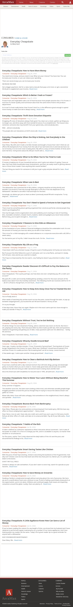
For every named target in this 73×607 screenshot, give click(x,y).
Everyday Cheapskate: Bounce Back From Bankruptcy (26, 403)
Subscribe (67, 55)
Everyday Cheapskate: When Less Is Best (20, 182)
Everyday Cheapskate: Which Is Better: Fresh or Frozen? (27, 95)
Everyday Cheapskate (18, 74)
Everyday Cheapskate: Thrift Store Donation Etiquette (26, 115)
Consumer (6, 74)
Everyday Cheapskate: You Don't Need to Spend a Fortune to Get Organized (36, 202)
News (40, 583)
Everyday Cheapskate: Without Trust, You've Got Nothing (28, 320)
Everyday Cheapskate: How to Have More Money (24, 70)
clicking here (55, 63)
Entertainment (15, 6)
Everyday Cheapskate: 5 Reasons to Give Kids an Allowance (29, 223)
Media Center (60, 594)
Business (6, 6)
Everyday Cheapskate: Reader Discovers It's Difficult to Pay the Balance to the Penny (35, 267)
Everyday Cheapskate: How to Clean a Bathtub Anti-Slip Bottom (31, 359)
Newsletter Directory (62, 597)
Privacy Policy (49, 603)
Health (23, 6)
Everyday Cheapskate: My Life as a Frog (20, 244)
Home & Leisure (32, 6)
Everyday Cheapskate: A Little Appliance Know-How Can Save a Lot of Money (33, 521)
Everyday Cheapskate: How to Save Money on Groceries (27, 472)
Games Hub (66, 6)
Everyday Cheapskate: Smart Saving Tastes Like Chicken (27, 449)
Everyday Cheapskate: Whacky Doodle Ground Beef (25, 340)
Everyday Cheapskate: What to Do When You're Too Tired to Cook (31, 156)
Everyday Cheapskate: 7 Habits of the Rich (21, 424)
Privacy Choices (66, 605)
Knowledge (43, 6)
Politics (51, 6)
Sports (58, 6)
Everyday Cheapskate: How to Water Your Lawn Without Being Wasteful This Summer (35, 378)
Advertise (42, 603)
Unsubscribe (66, 603)
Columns (41, 589)
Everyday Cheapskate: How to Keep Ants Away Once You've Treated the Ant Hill (36, 289)
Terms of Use (58, 603)
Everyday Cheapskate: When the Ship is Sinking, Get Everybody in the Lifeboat (33, 138)
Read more (33, 89)
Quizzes (41, 591)
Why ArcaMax (60, 591)
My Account (59, 589)
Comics (41, 586)
